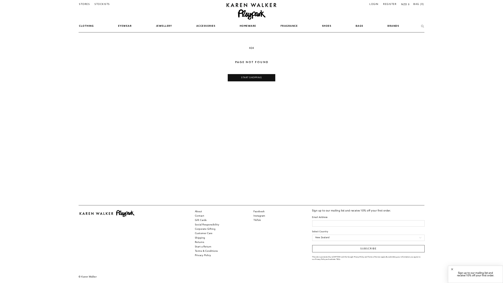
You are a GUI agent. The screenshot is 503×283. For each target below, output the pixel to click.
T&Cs (338, 259)
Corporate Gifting (205, 229)
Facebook (258, 211)
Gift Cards (201, 220)
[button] (86, 26)
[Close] (452, 269)
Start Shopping (251, 78)
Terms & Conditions (206, 251)
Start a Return (203, 247)
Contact (199, 216)
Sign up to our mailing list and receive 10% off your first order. (475, 274)
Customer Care (204, 233)
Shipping (200, 238)
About (198, 211)
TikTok (257, 220)
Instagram (259, 216)
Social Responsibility (207, 225)
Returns (199, 242)
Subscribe (368, 249)
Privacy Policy (203, 255)
